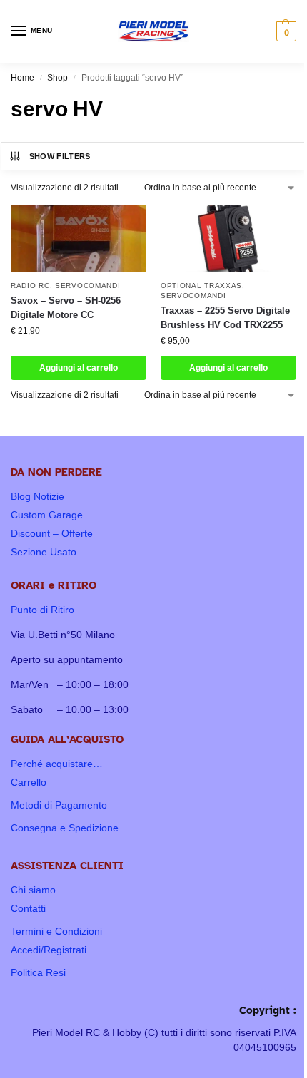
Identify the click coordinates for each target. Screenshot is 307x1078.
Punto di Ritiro (42, 609)
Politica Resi (38, 972)
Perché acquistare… (57, 763)
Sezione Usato (43, 552)
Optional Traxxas (201, 285)
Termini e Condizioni (56, 931)
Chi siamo (33, 889)
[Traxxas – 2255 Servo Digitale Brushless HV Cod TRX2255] (228, 238)
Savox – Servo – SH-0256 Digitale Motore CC (66, 307)
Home (22, 78)
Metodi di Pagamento (59, 805)
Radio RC (30, 285)
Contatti (28, 908)
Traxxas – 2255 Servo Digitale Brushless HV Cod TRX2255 (225, 317)
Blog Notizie (37, 496)
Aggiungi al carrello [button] (78, 368)
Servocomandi (87, 285)
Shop (57, 78)
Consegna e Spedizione (65, 827)
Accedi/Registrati (48, 949)
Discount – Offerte (52, 533)
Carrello (28, 782)
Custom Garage (47, 514)
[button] (284, 31)
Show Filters (60, 156)
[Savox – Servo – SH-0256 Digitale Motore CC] (78, 238)
